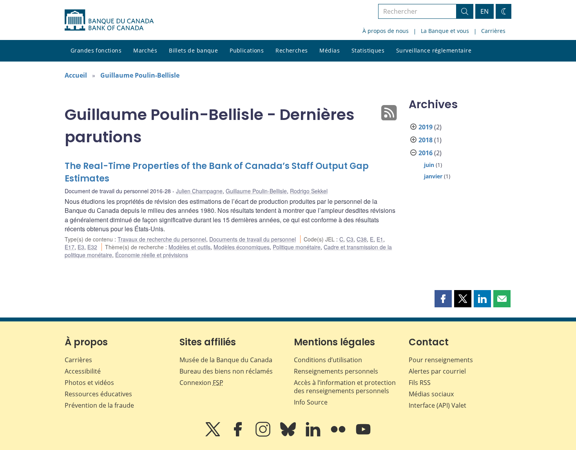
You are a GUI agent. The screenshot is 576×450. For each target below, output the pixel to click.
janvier (433, 176)
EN (484, 11)
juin (429, 165)
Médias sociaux (431, 394)
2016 (425, 153)
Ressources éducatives (98, 394)
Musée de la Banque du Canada (225, 360)
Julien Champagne (199, 191)
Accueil (76, 75)
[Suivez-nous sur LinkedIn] (313, 434)
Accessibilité (83, 371)
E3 (81, 247)
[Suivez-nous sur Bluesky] (288, 434)
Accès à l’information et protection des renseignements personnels (345, 386)
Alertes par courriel (437, 371)
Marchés (145, 50)
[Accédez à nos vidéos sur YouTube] (363, 434)
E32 (92, 247)
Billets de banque (193, 50)
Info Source (311, 402)
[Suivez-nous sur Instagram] (263, 434)
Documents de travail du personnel (252, 239)
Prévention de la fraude (99, 405)
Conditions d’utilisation (328, 360)
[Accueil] (109, 20)
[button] (443, 298)
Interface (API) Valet (437, 405)
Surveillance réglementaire (433, 50)
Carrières (493, 30)
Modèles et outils (189, 247)
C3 (349, 239)
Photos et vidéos (89, 382)
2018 (425, 140)
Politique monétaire (297, 247)
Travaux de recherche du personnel (162, 239)
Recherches (291, 50)
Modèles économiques (242, 247)
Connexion (201, 382)
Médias (329, 50)
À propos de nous (385, 30)
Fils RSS (420, 382)
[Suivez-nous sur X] (213, 434)
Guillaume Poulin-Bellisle (139, 75)
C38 (362, 239)
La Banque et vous (445, 30)
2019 (425, 127)
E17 (69, 247)
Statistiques (367, 50)
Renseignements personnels (336, 371)
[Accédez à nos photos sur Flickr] (338, 434)
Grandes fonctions (96, 50)
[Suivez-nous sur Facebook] (238, 434)
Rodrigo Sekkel (309, 191)
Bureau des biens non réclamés (226, 371)
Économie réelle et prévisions (151, 255)
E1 (380, 239)
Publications (247, 50)
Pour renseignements (441, 360)
